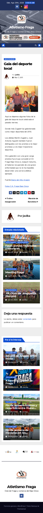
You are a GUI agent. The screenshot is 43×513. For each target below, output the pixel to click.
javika (17, 75)
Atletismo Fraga (21, 27)
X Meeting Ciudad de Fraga (19, 382)
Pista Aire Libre (11, 352)
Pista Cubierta (11, 242)
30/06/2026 (13, 362)
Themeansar (21, 509)
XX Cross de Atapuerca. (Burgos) (21, 295)
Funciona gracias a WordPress (15, 506)
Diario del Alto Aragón (20, 180)
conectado (27, 319)
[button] (36, 45)
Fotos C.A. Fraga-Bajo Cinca (17, 186)
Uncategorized (10, 59)
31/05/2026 (13, 412)
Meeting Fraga (14, 272)
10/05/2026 (13, 436)
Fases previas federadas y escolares (20, 247)
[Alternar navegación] (20, 45)
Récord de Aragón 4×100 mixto (21, 357)
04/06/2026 (13, 387)
